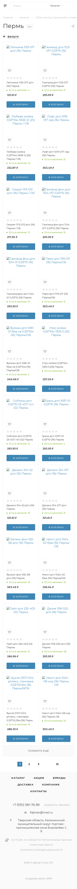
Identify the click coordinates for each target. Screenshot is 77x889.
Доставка (25, 784)
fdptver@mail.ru (41, 812)
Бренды (59, 777)
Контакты (38, 791)
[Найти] (68, 5)
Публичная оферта (41, 845)
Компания (50, 784)
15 (57, 764)
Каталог (18, 777)
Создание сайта (35, 878)
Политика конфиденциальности (41, 850)
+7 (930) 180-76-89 (26, 804)
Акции (39, 777)
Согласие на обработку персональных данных (41, 840)
